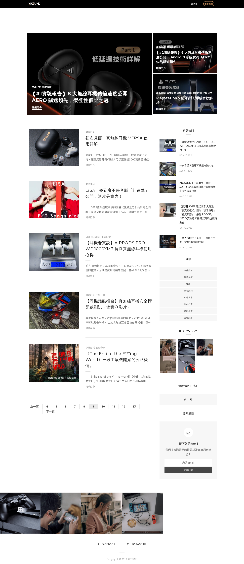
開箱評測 (197, 92)
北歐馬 (45, 161)
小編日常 (207, 92)
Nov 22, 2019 (61, 325)
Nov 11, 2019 (185, 247)
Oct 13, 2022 (185, 228)
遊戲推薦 (188, 311)
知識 (189, 92)
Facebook (108, 544)
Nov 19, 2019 (61, 377)
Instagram (138, 544)
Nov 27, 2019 (61, 266)
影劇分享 (100, 347)
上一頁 (34, 406)
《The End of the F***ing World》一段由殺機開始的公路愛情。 (116, 359)
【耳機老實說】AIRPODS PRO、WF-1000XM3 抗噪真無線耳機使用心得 (118, 248)
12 (123, 406)
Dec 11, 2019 (61, 214)
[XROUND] (185, 400)
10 (103, 406)
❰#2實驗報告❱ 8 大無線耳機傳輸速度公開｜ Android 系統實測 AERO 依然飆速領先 (183, 57)
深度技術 (47, 86)
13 (134, 406)
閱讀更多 (37, 107)
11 (113, 406)
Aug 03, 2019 (185, 171)
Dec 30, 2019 (61, 161)
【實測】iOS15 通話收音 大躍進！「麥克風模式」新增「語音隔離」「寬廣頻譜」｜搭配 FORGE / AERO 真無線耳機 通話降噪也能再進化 (198, 214)
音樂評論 (90, 184)
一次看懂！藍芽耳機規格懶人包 (196, 165)
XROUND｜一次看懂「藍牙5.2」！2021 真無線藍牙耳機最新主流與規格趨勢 (197, 186)
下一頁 (50, 411)
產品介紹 (36, 86)
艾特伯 (45, 214)
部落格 (194, 3)
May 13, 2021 (185, 196)
